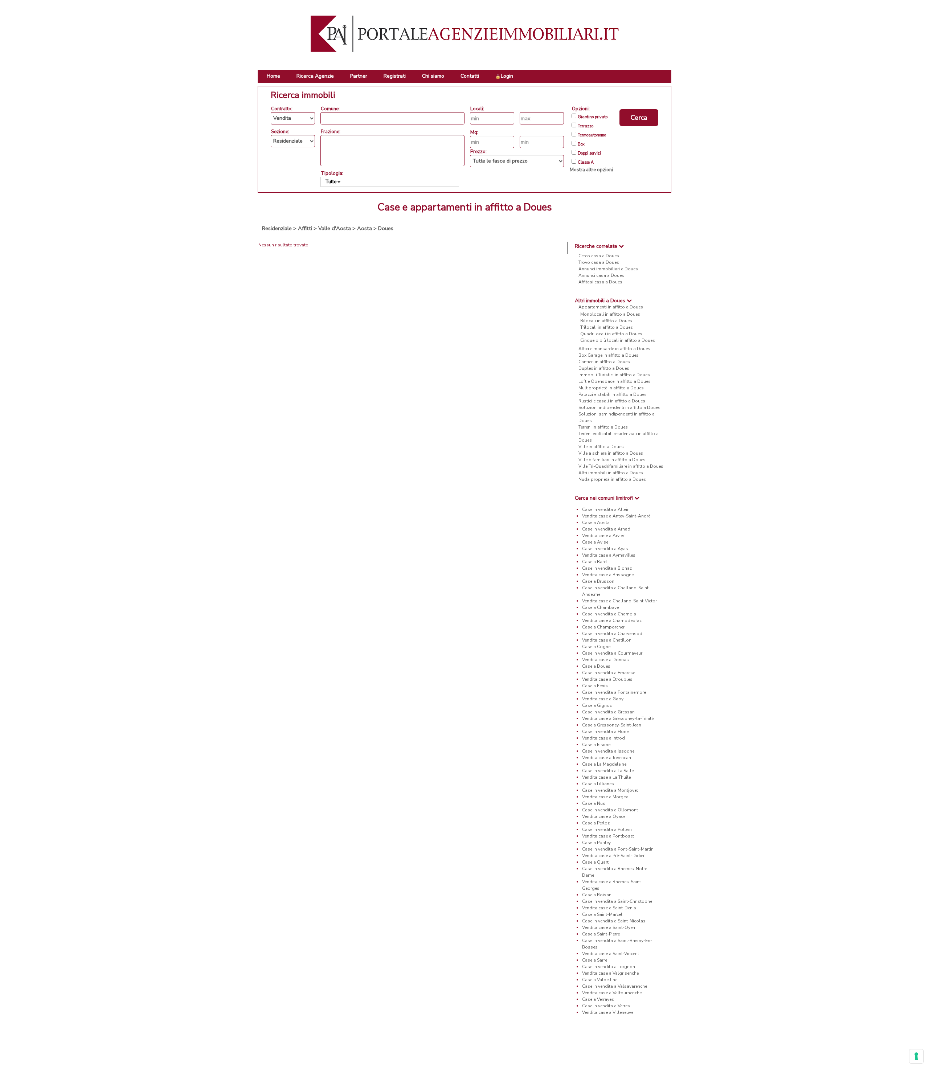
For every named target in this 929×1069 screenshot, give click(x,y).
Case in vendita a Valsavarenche (614, 986)
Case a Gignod (597, 705)
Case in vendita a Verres (606, 1006)
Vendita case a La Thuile (606, 777)
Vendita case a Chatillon (606, 640)
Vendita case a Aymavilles (608, 555)
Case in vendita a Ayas (605, 549)
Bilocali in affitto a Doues (606, 321)
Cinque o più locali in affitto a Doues (617, 340)
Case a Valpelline (599, 980)
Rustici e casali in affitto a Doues (611, 401)
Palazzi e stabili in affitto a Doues (612, 394)
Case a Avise (595, 542)
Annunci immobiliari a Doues (608, 269)
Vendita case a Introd (603, 738)
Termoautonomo (592, 135)
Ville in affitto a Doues (601, 447)
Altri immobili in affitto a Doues (610, 473)
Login (507, 76)
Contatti (470, 76)
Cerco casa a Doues (598, 256)
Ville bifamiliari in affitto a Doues (612, 460)
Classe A (586, 162)
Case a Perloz (596, 823)
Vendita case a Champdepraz (612, 620)
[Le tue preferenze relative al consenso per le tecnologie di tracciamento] (916, 1056)
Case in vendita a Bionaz (607, 568)
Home (273, 76)
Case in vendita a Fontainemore (614, 692)
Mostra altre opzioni (591, 170)
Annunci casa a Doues (601, 275)
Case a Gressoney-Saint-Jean (611, 725)
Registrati (395, 76)
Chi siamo (433, 76)
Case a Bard (594, 562)
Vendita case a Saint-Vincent (610, 954)
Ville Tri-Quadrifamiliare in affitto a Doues (620, 466)
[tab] (619, 246)
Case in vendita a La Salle (608, 771)
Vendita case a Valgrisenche (610, 973)
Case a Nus (593, 803)
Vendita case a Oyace (603, 816)
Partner (358, 76)
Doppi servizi (589, 153)
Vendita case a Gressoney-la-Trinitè (618, 718)
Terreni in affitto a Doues (603, 427)
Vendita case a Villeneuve (607, 1012)
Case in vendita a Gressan (608, 712)
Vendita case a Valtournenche (612, 993)
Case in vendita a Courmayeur (612, 653)
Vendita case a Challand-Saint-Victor (619, 601)
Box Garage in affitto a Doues (608, 355)
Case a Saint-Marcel (602, 914)
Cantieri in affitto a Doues (604, 362)
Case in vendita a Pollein (607, 829)
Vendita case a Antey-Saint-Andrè (616, 516)
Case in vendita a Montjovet (610, 790)
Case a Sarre (594, 960)
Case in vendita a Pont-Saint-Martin (618, 849)
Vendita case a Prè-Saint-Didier (613, 856)
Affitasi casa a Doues (600, 282)
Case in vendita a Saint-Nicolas (614, 921)
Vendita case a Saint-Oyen (608, 927)
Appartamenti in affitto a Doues (610, 307)
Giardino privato (592, 117)
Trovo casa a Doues (598, 262)
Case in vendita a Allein (606, 509)
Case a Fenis (595, 686)
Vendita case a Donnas (605, 660)
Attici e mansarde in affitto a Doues (614, 349)
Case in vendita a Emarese (608, 673)
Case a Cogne (596, 647)
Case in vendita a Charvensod (612, 633)
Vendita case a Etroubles (607, 679)
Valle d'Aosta (334, 228)
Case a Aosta (596, 522)
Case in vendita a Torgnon (608, 967)
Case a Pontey (596, 842)
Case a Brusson (598, 581)
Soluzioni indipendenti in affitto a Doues (619, 407)
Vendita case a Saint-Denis (609, 908)
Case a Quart (595, 862)
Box (581, 144)
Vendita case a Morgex (605, 797)
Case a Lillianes (598, 784)
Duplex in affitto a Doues (603, 368)
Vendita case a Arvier (603, 535)
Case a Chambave (600, 607)
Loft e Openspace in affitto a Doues (614, 381)
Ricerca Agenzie (315, 76)
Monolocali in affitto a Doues (610, 314)
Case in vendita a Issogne (608, 751)
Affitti (305, 228)
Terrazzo (585, 126)
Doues (385, 228)
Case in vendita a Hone (605, 731)
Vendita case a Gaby (602, 699)
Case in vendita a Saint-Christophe (617, 901)
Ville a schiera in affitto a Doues (610, 453)
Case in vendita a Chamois (609, 614)
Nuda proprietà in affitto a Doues (612, 479)
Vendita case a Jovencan (606, 758)
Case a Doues (596, 666)
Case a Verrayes (598, 999)
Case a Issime (596, 745)
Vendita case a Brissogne (608, 575)
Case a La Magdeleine (604, 764)
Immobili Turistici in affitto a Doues (614, 375)
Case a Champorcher (603, 627)
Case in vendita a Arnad (606, 529)
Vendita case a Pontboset (608, 836)
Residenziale (277, 228)
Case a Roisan (596, 895)
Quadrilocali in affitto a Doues (611, 334)
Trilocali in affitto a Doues (606, 327)
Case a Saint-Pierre (601, 934)
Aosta (364, 228)
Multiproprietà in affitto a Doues (611, 388)
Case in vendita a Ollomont (610, 810)
